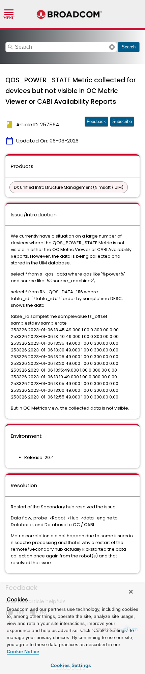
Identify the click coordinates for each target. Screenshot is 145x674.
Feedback (96, 121)
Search (129, 46)
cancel (112, 47)
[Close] (131, 592)
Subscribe (122, 121)
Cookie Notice (23, 651)
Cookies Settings (71, 665)
